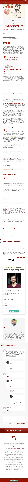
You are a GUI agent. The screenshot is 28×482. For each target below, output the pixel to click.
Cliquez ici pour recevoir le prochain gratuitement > (9, 37)
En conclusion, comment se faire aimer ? (10, 67)
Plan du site (14, 446)
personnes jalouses (8, 209)
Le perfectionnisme (8, 65)
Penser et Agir (9, 471)
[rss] (12, 436)
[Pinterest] (15, 437)
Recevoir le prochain (13, 311)
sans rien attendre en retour (6, 169)
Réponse (11, 369)
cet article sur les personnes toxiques (15, 235)
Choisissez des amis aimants (9, 66)
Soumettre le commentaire (21, 423)
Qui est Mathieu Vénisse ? (10, 339)
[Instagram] (15, 439)
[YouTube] (15, 436)
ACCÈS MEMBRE (25, 0)
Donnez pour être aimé (8, 60)
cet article (22, 212)
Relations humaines (8, 29)
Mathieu (11, 380)
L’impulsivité (7, 63)
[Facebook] (12, 437)
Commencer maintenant (13, 480)
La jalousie (7, 64)
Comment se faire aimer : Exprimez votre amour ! (11, 59)
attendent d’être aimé (13, 136)
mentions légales (14, 448)
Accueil (4, 29)
